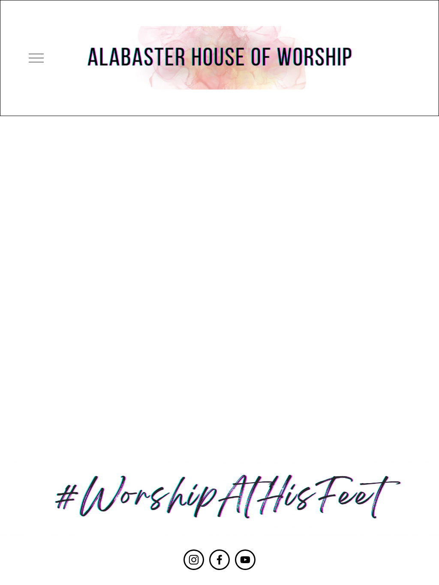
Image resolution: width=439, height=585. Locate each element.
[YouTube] (245, 559)
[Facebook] (219, 559)
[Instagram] (193, 559)
